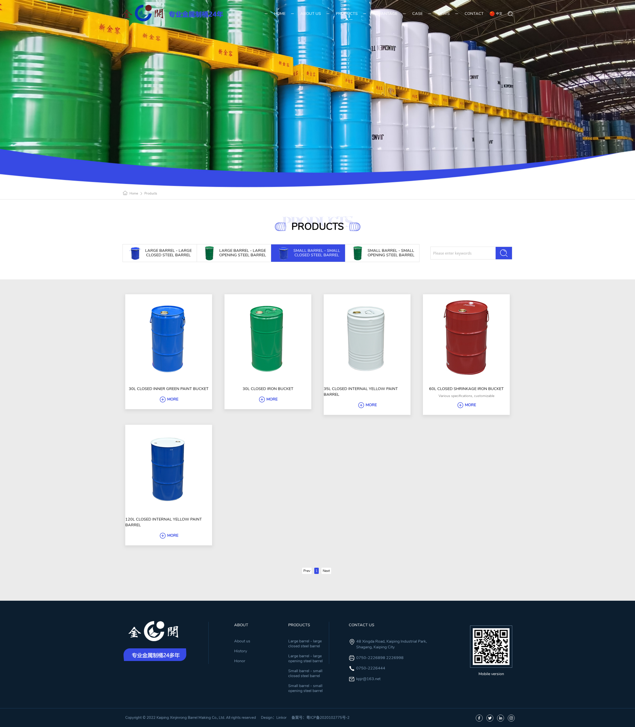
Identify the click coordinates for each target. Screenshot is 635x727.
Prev (306, 570)
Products (150, 193)
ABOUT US (310, 13)
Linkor (281, 717)
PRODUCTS (347, 13)
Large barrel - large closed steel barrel (305, 643)
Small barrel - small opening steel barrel (305, 688)
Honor (239, 661)
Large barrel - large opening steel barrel (305, 658)
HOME (280, 13)
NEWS (444, 13)
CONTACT (474, 13)
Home (133, 193)
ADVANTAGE (385, 13)
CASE (417, 13)
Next (326, 570)
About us (242, 641)
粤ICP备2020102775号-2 (327, 717)
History (240, 651)
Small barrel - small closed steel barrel (305, 673)
